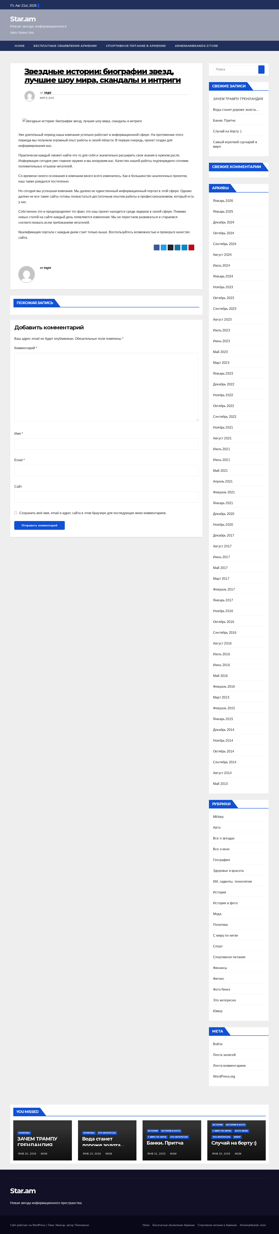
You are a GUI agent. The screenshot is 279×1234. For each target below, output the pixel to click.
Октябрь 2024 (223, 233)
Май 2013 (220, 783)
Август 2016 (222, 643)
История (219, 892)
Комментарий (25, 348)
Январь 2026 (223, 200)
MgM (47, 93)
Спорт (218, 946)
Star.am (23, 19)
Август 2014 (222, 773)
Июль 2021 (221, 449)
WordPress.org (224, 1076)
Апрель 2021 (223, 481)
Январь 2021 (223, 503)
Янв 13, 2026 (92, 1153)
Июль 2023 (221, 330)
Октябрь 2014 (223, 751)
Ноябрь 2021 (223, 427)
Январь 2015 (223, 719)
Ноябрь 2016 (223, 611)
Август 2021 (222, 438)
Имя (18, 433)
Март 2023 (221, 362)
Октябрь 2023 (223, 298)
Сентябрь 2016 (225, 632)
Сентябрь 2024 (225, 244)
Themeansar (81, 1225)
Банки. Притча (224, 120)
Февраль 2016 (224, 686)
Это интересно (224, 1000)
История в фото (225, 903)
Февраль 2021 (224, 492)
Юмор (217, 1011)
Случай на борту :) (227, 131)
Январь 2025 (223, 211)
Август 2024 (222, 254)
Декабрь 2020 (223, 514)
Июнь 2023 (221, 341)
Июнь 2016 (221, 665)
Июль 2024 (221, 265)
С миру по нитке (225, 935)
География (221, 860)
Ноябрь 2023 (223, 287)
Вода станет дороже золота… (236, 109)
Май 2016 (220, 675)
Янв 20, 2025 (221, 1153)
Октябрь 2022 (223, 406)
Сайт (18, 486)
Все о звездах (224, 838)
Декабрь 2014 (223, 729)
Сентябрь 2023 (225, 308)
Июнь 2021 (221, 460)
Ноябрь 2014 (223, 740)
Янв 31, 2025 (156, 1153)
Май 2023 (220, 352)
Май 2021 (220, 470)
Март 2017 (221, 578)
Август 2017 (222, 546)
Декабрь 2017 (223, 535)
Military (218, 816)
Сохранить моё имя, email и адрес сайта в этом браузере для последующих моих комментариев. (92, 513)
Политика (220, 924)
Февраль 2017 (224, 589)
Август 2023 (222, 319)
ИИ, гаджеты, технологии (232, 881)
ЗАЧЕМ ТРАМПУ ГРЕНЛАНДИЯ (238, 99)
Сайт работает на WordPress (28, 1225)
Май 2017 (220, 568)
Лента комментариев (229, 1065)
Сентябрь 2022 (225, 416)
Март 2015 (221, 697)
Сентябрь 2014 (225, 762)
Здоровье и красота (228, 870)
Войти (217, 1044)
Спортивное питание (229, 957)
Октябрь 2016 (223, 622)
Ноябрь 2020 (223, 524)
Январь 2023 (223, 373)
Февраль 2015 (224, 708)
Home (20, 46)
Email (19, 460)
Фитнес (218, 978)
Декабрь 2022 (223, 384)
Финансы (220, 968)
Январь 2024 (223, 276)
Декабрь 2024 (223, 222)
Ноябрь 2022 (223, 395)
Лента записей (224, 1055)
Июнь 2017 (221, 557)
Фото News (221, 989)
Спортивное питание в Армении (136, 46)
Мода (217, 914)
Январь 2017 (223, 600)
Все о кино (221, 849)
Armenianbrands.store (196, 46)
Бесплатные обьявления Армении (65, 46)
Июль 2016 (221, 654)
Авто (217, 827)
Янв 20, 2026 (27, 1153)
